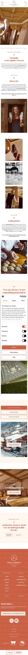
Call (25, 5)
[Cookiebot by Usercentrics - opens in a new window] (20, 296)
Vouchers (7, 588)
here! (15, 95)
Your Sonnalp (9, 48)
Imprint (14, 631)
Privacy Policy (14, 634)
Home (2, 48)
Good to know (14, 417)
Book (9, 535)
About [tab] (23, 300)
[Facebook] (16, 621)
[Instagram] (11, 621)
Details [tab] (14, 300)
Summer (7, 582)
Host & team (14, 412)
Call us (18, 535)
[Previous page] (5, 426)
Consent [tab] (5, 300)
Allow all (14, 347)
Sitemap (14, 629)
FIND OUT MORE (14, 444)
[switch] (24, 331)
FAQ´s (6, 590)
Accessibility (14, 636)
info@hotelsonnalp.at (21, 585)
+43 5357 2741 (21, 582)
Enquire (21, 596)
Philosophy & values (21, 48)
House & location (14, 407)
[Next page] (22, 426)
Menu (2, 5)
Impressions (6, 579)
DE (14, 626)
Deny (14, 357)
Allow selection (14, 352)
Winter (6, 585)
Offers (6, 576)
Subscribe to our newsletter (13, 613)
